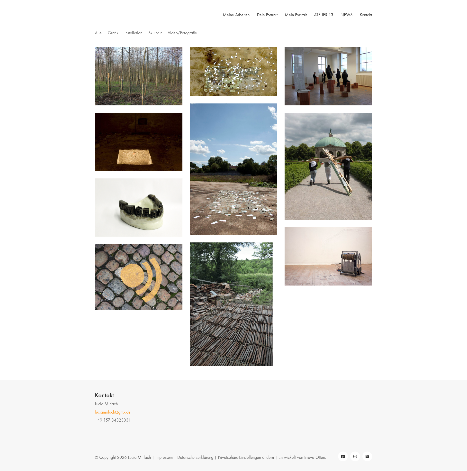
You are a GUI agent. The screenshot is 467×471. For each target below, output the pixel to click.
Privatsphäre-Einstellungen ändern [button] (246, 457)
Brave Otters (315, 457)
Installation (133, 33)
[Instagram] (355, 456)
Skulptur (155, 33)
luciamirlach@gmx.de (113, 412)
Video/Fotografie (182, 33)
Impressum (164, 457)
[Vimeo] (367, 456)
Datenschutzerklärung (195, 457)
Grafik (113, 33)
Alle (98, 33)
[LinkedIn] (343, 456)
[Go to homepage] (101, 15)
